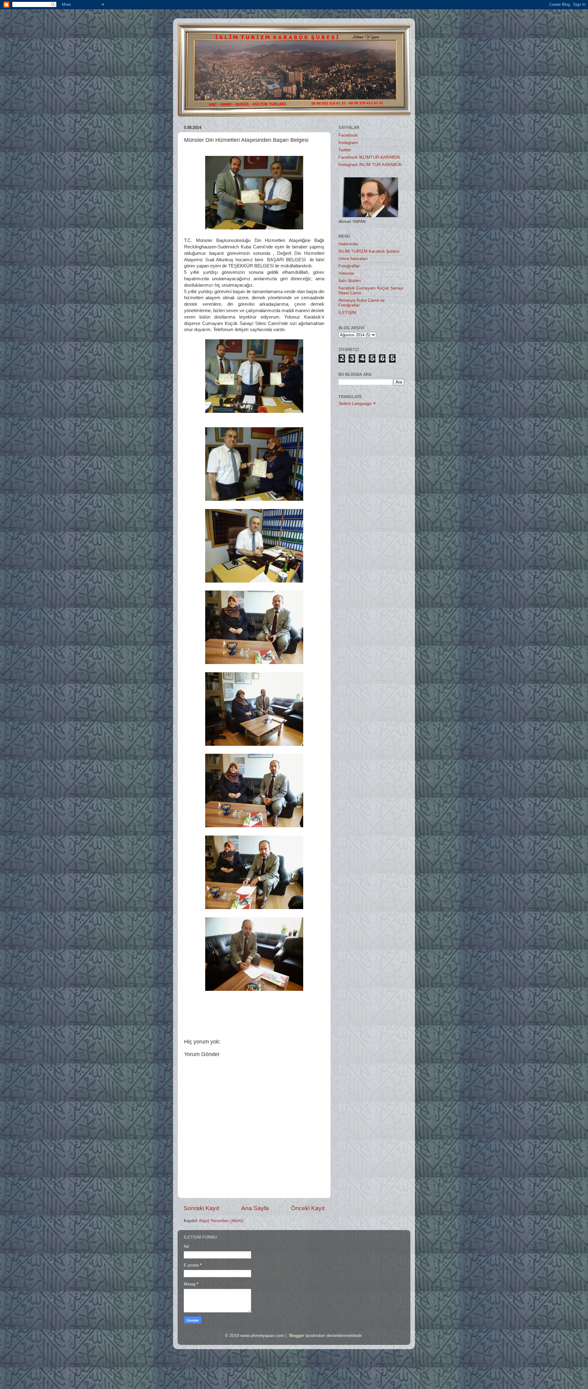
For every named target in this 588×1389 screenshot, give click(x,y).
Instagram (348, 142)
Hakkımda (348, 244)
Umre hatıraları (353, 258)
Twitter (344, 150)
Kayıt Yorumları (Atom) (221, 1220)
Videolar (346, 273)
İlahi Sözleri (349, 280)
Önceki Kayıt (308, 1208)
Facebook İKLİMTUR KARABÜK (369, 157)
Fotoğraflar (349, 266)
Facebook (348, 135)
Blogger (296, 1335)
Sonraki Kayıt (201, 1208)
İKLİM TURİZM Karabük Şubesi (368, 251)
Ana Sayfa (255, 1208)
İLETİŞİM (347, 312)
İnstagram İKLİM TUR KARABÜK (370, 164)
